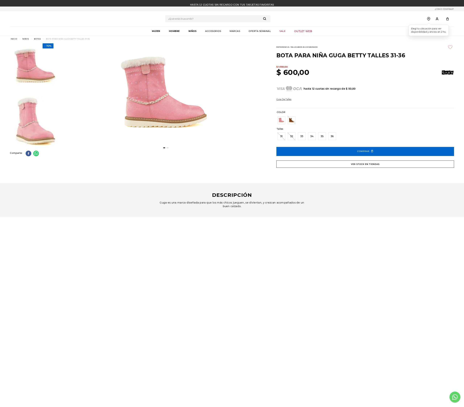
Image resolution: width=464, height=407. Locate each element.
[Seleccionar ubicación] (429, 18)
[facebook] (29, 154)
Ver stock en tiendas (365, 164)
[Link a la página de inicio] (14, 39)
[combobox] (223, 18)
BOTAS (37, 39)
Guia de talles (283, 99)
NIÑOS (25, 39)
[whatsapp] (36, 154)
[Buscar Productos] (270, 18)
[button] (281, 120)
